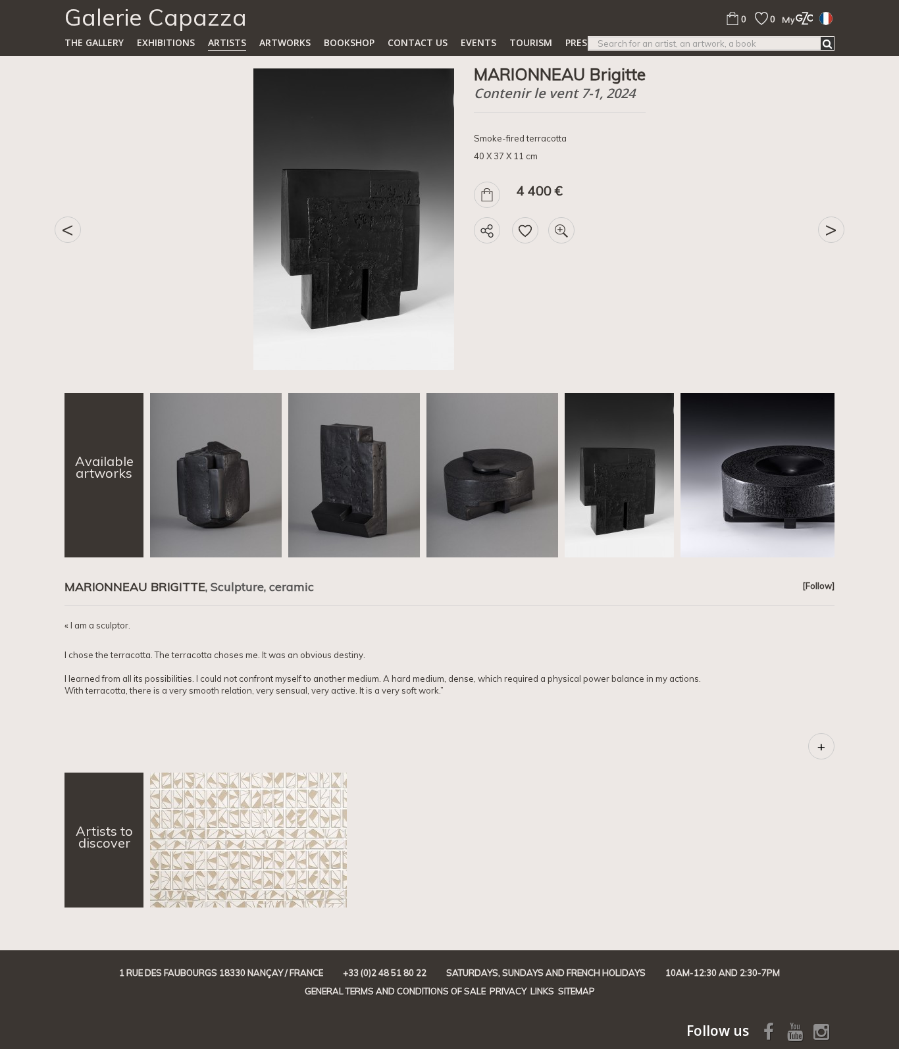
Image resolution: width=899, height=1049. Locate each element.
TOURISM (530, 42)
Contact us (418, 42)
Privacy (508, 991)
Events (478, 42)
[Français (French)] (826, 18)
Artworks (285, 42)
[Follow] (818, 585)
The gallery (94, 42)
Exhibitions (166, 42)
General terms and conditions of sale (395, 991)
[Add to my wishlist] (525, 230)
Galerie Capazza (155, 17)
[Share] (487, 230)
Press (578, 42)
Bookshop (349, 42)
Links (542, 991)
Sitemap (576, 991)
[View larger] (561, 230)
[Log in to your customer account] (794, 18)
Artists (227, 42)
